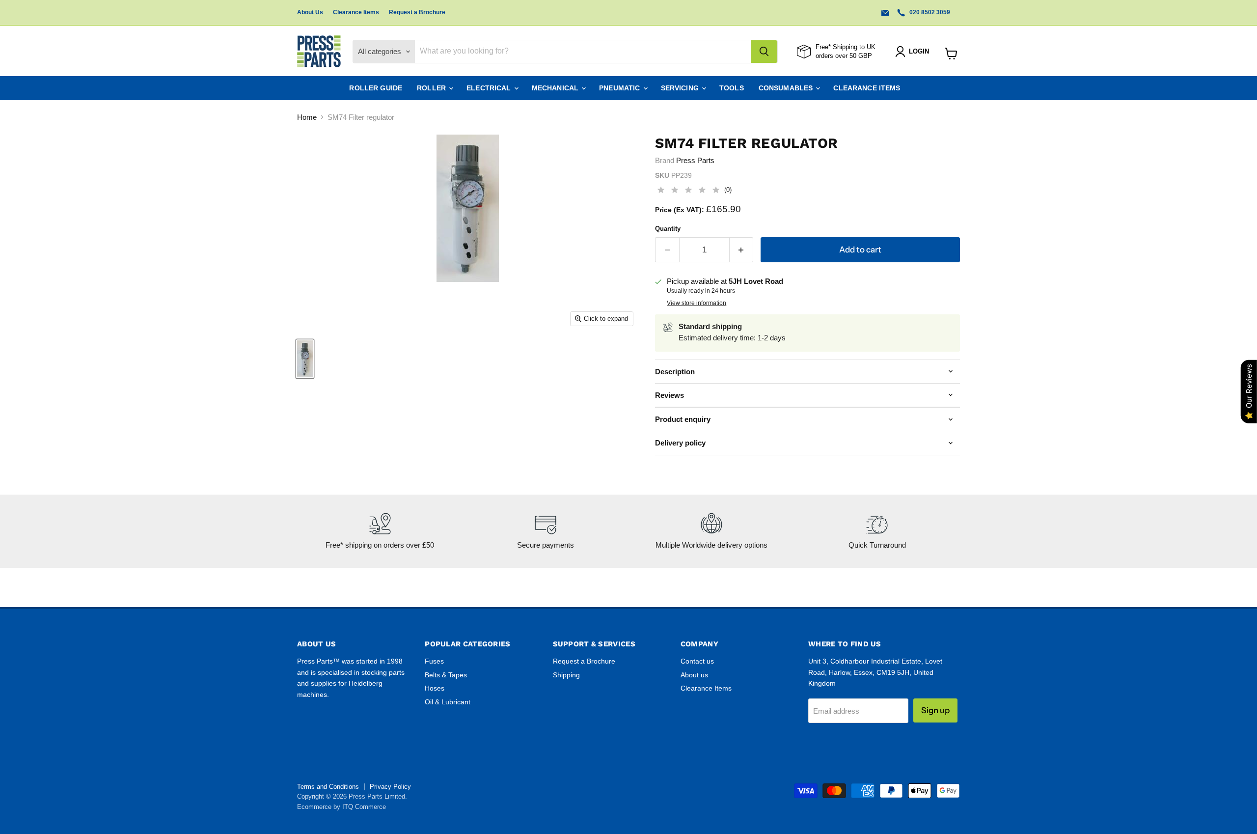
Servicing (681, 88)
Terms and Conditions (328, 786)
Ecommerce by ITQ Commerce (341, 806)
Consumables (787, 88)
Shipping (566, 675)
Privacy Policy (390, 786)
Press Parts (695, 160)
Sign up (935, 710)
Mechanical (556, 88)
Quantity (668, 228)
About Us (310, 12)
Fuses (434, 661)
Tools (731, 88)
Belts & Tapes (446, 675)
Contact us (697, 661)
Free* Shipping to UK (845, 47)
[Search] (764, 51)
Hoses (434, 688)
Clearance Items (356, 12)
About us (694, 675)
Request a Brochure (417, 12)
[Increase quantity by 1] (742, 249)
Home (307, 117)
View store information (696, 303)
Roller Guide (375, 88)
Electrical (489, 88)
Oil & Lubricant (447, 702)
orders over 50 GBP (844, 55)
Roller (432, 88)
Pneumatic (620, 88)
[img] (688, 191)
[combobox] (583, 51)
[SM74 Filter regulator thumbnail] (305, 358)
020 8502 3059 (929, 12)
